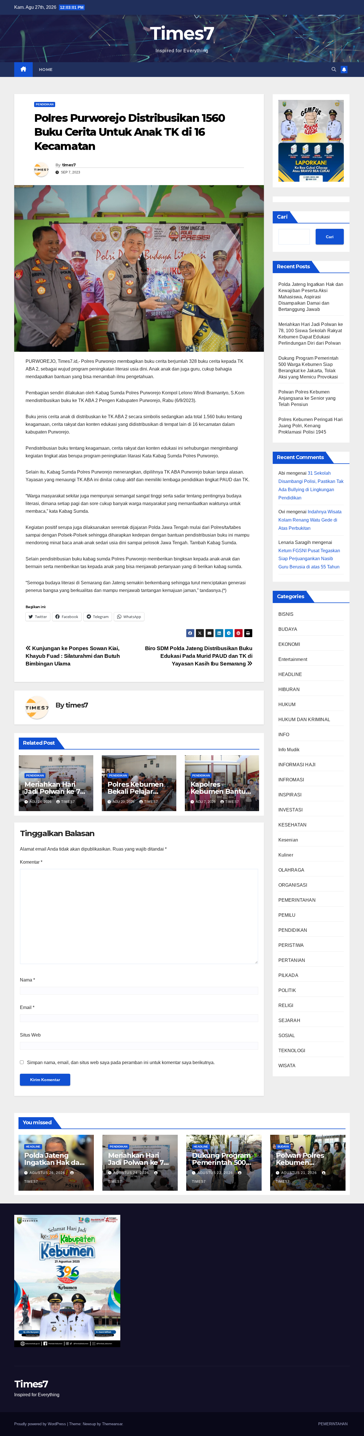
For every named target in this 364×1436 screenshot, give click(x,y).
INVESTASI (290, 809)
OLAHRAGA (291, 870)
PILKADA (288, 975)
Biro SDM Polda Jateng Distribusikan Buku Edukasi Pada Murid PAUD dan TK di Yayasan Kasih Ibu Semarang (199, 656)
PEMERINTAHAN (297, 900)
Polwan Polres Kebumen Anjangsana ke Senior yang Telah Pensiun (307, 398)
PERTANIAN (291, 960)
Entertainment (292, 659)
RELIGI (285, 1005)
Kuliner (285, 855)
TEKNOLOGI (291, 1050)
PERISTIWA (291, 945)
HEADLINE (290, 674)
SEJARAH (289, 1020)
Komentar (31, 862)
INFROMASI (291, 779)
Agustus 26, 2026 (48, 1173)
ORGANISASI (292, 885)
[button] (334, 69)
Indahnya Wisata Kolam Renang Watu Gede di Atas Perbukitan (310, 520)
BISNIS (286, 614)
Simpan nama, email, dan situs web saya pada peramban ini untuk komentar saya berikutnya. (121, 1062)
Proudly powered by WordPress (40, 1424)
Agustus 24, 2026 (131, 1173)
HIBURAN (289, 689)
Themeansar (112, 1424)
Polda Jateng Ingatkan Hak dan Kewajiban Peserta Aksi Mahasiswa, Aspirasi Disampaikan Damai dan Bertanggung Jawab (311, 297)
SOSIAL (286, 1035)
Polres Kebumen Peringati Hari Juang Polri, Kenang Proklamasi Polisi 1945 (310, 425)
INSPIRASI (290, 794)
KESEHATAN (292, 824)
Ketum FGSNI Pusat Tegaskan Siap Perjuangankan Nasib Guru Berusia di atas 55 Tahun (309, 559)
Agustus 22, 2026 (215, 1173)
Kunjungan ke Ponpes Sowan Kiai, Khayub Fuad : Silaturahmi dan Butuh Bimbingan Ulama (73, 656)
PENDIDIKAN (44, 104)
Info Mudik (289, 749)
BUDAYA (287, 629)
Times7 (182, 33)
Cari (282, 217)
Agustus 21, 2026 (299, 1173)
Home (46, 69)
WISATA (287, 1065)
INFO (283, 734)
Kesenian (288, 840)
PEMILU (287, 915)
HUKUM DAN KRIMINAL (304, 719)
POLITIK (287, 990)
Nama (27, 979)
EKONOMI (289, 644)
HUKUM (287, 704)
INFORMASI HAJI (297, 764)
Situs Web (30, 1035)
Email (27, 1007)
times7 (69, 165)
